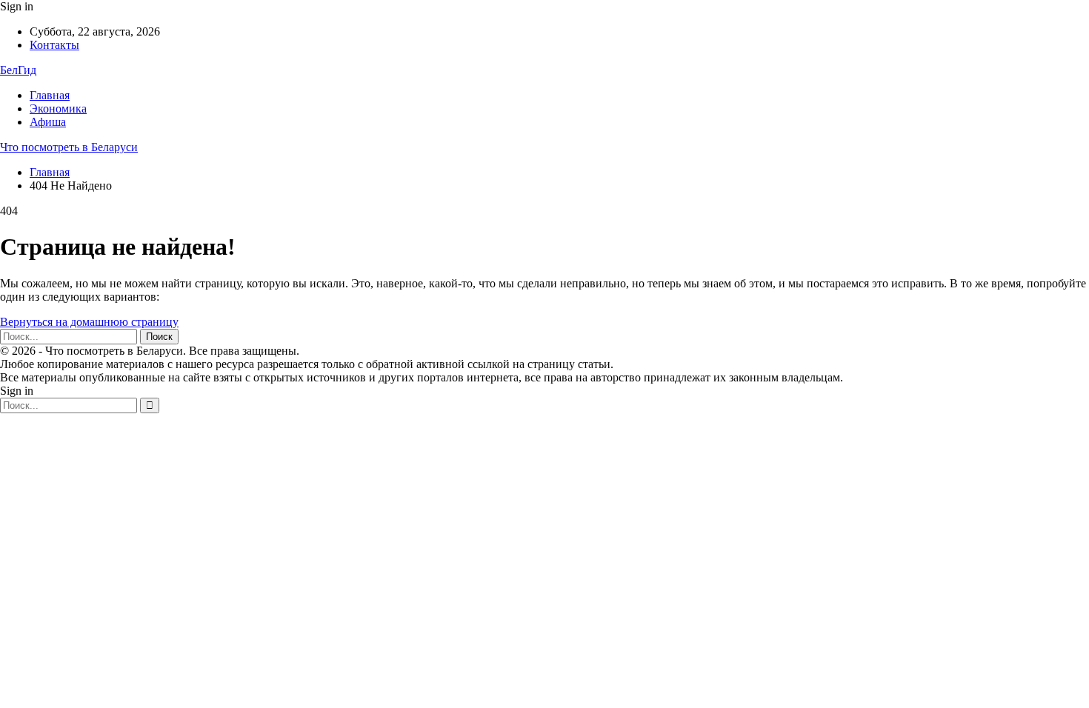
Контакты (54, 45)
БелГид (18, 70)
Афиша (48, 122)
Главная (50, 95)
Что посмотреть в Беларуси (69, 147)
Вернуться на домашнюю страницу (89, 321)
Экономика (58, 108)
